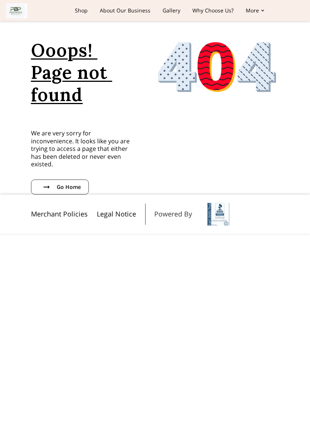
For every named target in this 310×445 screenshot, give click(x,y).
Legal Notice (116, 213)
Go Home (69, 186)
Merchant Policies (59, 213)
